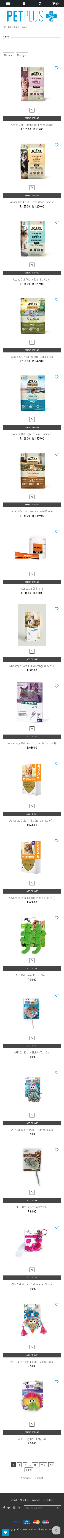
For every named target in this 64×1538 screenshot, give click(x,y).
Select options (32, 118)
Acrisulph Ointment (32, 588)
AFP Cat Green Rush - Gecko (32, 975)
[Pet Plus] (32, 16)
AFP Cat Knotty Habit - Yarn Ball (32, 1052)
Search (14, 1500)
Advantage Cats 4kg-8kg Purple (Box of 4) (32, 743)
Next (43, 1464)
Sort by (21, 55)
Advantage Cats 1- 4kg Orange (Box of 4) (32, 666)
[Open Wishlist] (5, 1532)
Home (15, 26)
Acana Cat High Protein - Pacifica (32, 434)
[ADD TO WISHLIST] (56, 67)
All (51, 1464)
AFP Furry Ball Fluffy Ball (32, 1439)
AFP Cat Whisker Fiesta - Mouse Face (32, 1361)
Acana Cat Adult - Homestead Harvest (32, 202)
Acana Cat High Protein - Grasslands (32, 356)
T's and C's (47, 1500)
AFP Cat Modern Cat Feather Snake (32, 1284)
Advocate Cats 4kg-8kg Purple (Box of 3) (32, 898)
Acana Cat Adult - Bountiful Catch (32, 279)
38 (35, 1464)
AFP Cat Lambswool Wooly (32, 1207)
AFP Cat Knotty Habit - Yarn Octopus (32, 1129)
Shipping (35, 1500)
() (57, 3)
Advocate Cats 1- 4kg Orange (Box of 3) (32, 820)
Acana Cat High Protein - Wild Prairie (32, 511)
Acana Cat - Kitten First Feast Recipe (32, 125)
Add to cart (32, 659)
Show (7, 55)
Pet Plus (29, 1529)
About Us (24, 1500)
